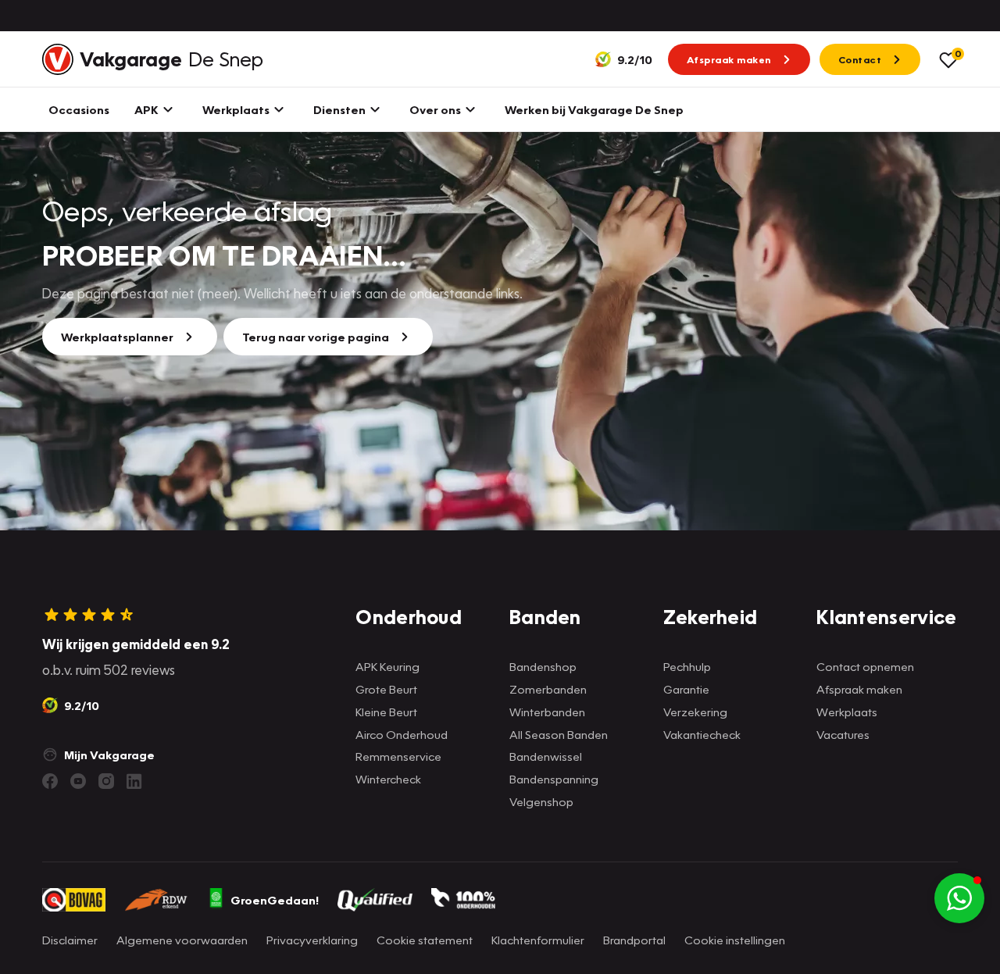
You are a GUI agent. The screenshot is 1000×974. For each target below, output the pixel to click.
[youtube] (78, 781)
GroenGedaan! (274, 900)
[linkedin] (134, 781)
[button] (959, 898)
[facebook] (50, 781)
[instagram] (106, 781)
